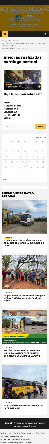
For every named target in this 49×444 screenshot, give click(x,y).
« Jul (5, 179)
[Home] (4, 34)
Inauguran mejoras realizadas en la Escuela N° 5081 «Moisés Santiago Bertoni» (12, 110)
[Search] (45, 34)
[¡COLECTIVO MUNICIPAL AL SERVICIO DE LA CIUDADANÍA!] (24, 382)
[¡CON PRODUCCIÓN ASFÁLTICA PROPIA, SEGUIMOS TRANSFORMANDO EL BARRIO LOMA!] (24, 217)
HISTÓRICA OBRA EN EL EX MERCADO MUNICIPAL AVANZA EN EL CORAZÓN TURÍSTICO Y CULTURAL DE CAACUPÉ (22, 353)
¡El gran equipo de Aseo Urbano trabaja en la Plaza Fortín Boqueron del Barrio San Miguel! (24, 298)
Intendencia (8, 237)
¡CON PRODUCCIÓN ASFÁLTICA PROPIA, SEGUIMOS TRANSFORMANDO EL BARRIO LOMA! (24, 243)
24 (6, 167)
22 (37, 162)
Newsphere (17, 426)
